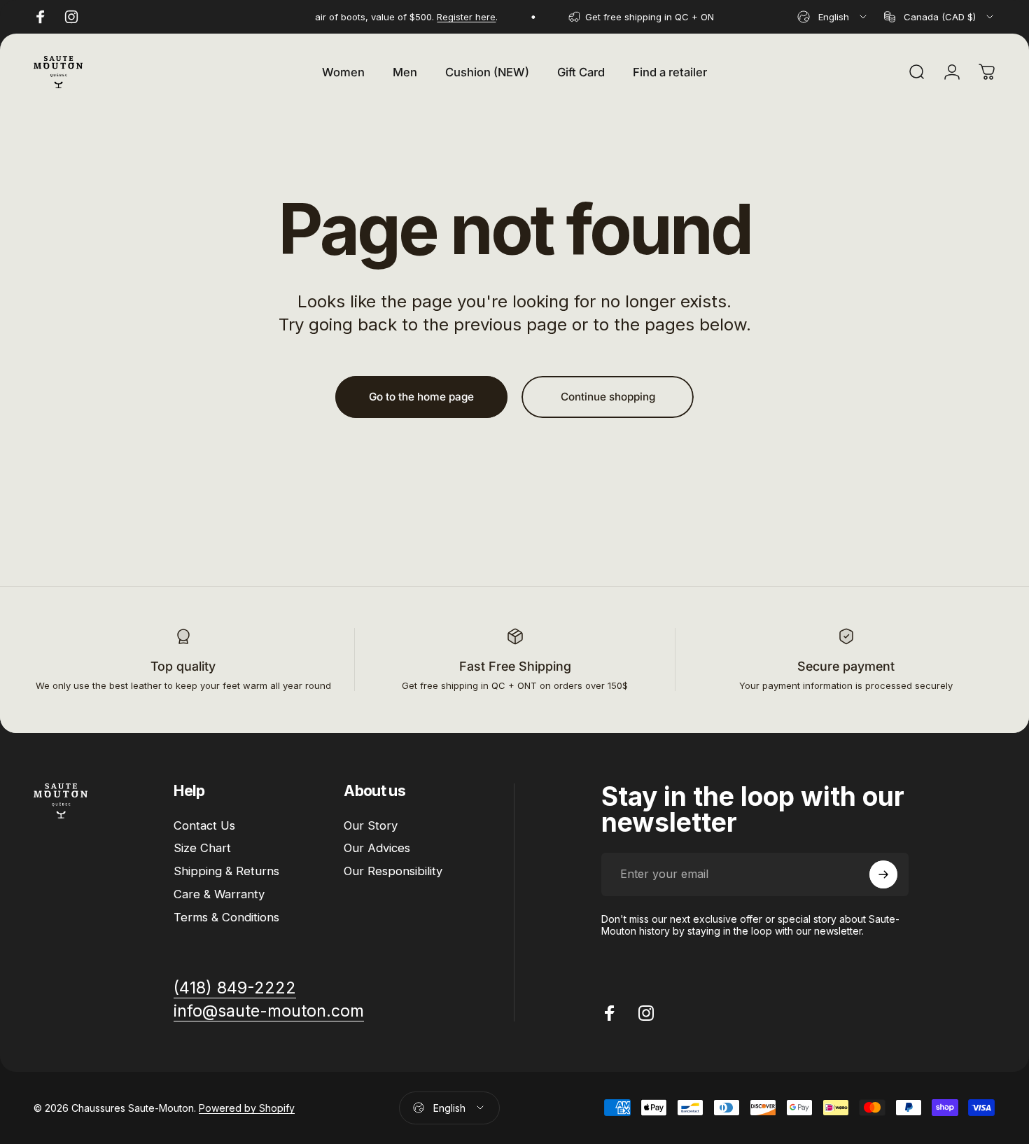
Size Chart (202, 848)
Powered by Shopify (247, 1108)
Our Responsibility (393, 871)
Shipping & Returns (226, 871)
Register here (457, 16)
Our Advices (377, 848)
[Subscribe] (883, 874)
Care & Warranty (219, 894)
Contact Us (204, 825)
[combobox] (833, 17)
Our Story (371, 825)
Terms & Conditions (226, 917)
